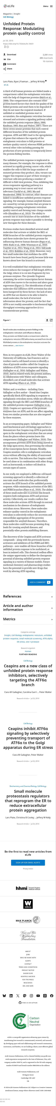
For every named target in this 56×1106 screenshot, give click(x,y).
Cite (9, 59)
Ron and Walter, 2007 (30, 125)
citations (48, 61)
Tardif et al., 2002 (23, 191)
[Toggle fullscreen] (6, 1099)
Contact (28, 964)
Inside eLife (28, 973)
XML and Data (28, 986)
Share (9, 68)
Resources (28, 983)
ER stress (21, 642)
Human (28, 651)
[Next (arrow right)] (4, 1101)
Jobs (28, 955)
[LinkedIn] (11, 996)
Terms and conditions (28, 967)
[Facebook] (52, 996)
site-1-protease (32, 642)
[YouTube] (38, 996)
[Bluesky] (4, 996)
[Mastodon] (24, 996)
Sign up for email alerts (28, 862)
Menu (45, 6)
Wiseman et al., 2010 (36, 245)
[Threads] (45, 996)
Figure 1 (19, 285)
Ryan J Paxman (21, 81)
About (28, 951)
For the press (28, 980)
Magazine (7, 14)
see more (19, 345)
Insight (17, 14)
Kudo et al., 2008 (17, 245)
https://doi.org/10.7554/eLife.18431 (18, 43)
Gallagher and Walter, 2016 (31, 439)
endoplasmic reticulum (33, 635)
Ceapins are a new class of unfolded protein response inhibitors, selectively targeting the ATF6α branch (28, 675)
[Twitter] (18, 996)
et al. (6, 84)
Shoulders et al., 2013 (19, 213)
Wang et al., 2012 (32, 248)
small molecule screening (30, 638)
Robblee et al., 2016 (24, 251)
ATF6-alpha (47, 638)
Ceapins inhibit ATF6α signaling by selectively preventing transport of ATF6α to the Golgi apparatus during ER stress (28, 738)
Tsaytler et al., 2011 (12, 248)
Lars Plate (8, 81)
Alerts (28, 961)
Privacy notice (28, 869)
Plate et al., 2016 (27, 383)
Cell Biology (8, 17)
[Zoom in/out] (9, 1099)
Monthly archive (28, 976)
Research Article (23, 698)
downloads (46, 58)
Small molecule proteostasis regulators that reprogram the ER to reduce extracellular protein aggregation (28, 801)
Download (11, 54)
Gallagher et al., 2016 (14, 370)
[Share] (4, 1099)
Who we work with (28, 958)
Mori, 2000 (40, 122)
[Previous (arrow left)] (1, 1101)
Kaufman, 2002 (10, 125)
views (48, 54)
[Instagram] (31, 996)
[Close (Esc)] (1, 1099)
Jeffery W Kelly (38, 81)
